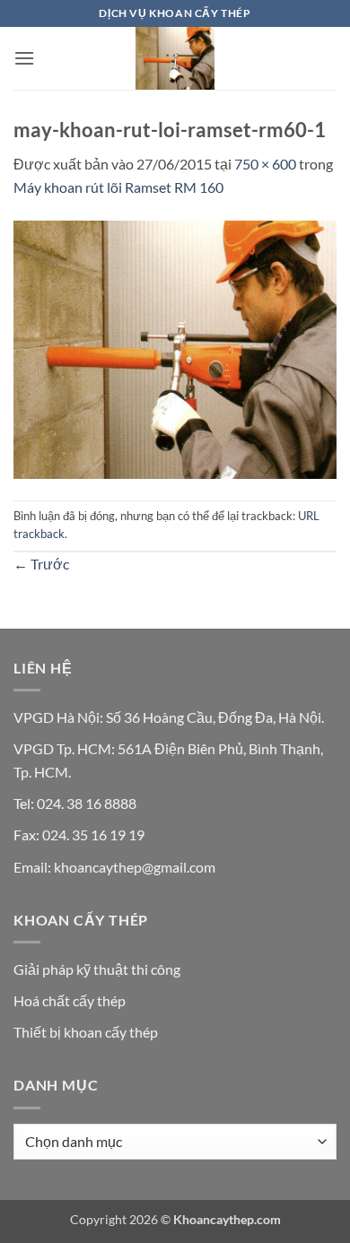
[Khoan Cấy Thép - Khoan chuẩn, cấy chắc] (175, 58)
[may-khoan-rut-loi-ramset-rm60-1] (175, 347)
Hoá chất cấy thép (69, 1000)
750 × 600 (265, 163)
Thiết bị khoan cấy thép (85, 1031)
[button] (24, 58)
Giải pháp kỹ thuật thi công (96, 969)
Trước (41, 563)
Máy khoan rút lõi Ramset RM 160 (118, 187)
